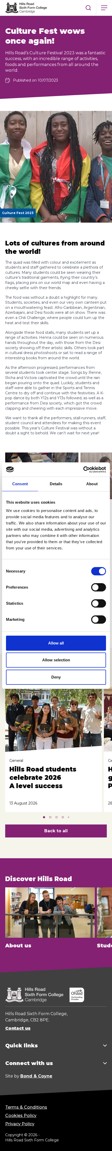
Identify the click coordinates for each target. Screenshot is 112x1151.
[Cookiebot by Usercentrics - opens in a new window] (83, 469)
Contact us (17, 1028)
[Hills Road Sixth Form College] (34, 995)
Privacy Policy (19, 1123)
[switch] (98, 587)
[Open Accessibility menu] (101, 1140)
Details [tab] (56, 484)
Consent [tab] (20, 484)
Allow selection (56, 660)
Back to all (56, 830)
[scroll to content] (87, 1140)
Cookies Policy (20, 1115)
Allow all (56, 643)
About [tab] (92, 484)
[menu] (104, 8)
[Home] (26, 8)
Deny (56, 677)
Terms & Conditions (26, 1107)
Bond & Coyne (36, 1076)
